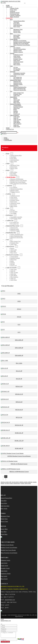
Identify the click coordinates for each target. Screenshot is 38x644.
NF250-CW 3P (19, 425)
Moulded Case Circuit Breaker (8, 550)
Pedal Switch (4, 571)
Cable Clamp (16, 126)
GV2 (19, 324)
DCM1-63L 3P (19, 433)
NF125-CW (19, 417)
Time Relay (4, 500)
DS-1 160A (19, 363)
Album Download (14, 16)
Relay (7, 153)
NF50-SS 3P (19, 402)
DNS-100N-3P (19, 340)
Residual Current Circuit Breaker (9, 547)
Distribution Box (11, 232)
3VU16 (19, 316)
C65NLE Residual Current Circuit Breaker (19, 456)
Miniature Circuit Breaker (7, 545)
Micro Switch (16, 64)
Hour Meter (4, 531)
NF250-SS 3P (19, 409)
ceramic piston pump (25, 483)
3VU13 (19, 309)
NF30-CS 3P (19, 386)
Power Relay (4, 503)
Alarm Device (10, 246)
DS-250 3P (19, 378)
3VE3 (19, 301)
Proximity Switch (5, 568)
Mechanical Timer (5, 516)
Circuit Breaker (11, 177)
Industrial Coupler (14, 230)
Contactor (9, 185)
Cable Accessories (11, 267)
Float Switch (4, 576)
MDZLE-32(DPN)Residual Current (19, 471)
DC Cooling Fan (14, 223)
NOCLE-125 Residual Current (19, 464)
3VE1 (19, 293)
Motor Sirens (13, 252)
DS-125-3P (19, 371)
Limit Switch (4, 563)
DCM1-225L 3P (19, 440)
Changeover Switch (5, 573)
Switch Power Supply (18, 74)
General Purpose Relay (6, 498)
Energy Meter (4, 529)
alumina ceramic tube (6, 482)
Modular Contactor (18, 52)
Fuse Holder (13, 213)
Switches (8, 194)
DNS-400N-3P (19, 355)
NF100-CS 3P (19, 394)
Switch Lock (13, 265)
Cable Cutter (13, 244)
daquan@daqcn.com (10, 599)
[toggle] (2, 149)
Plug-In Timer (17, 32)
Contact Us (10, 129)
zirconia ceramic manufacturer (12, 483)
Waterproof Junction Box (19, 90)
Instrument (9, 215)
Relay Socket (16, 26)
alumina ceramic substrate (25, 482)
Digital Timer (4, 519)
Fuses (7, 208)
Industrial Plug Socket (12, 226)
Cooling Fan (9, 220)
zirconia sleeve (15, 482)
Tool (11, 91)
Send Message (5, 641)
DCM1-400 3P (19, 448)
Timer (8, 163)
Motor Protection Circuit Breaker (21, 45)
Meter (8, 170)
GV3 (19, 332)
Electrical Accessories (12, 254)
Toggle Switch (4, 565)
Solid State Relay (5, 506)
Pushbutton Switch (5, 560)
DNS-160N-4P (19, 347)
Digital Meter (13, 175)
